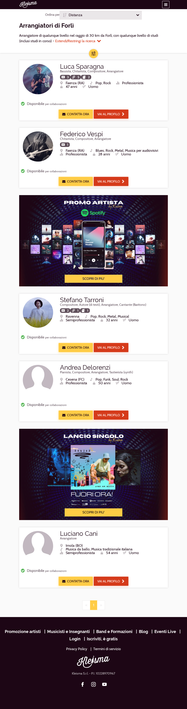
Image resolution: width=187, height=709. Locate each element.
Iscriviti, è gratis (102, 638)
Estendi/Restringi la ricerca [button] (75, 41)
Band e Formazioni (114, 631)
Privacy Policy (76, 649)
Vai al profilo (108, 114)
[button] (165, 4)
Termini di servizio (107, 649)
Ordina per (52, 15)
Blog (143, 631)
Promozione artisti (23, 631)
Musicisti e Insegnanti (68, 631)
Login (75, 638)
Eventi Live (165, 631)
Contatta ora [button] (78, 114)
